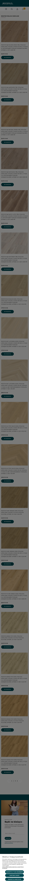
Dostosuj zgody (14, 875)
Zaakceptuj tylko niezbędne (14, 872)
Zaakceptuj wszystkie (14, 879)
